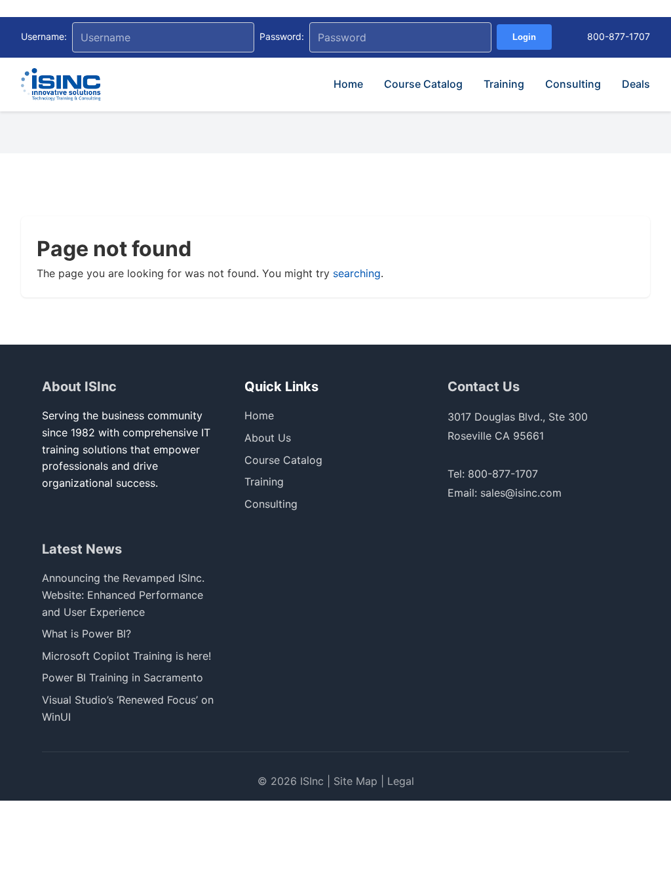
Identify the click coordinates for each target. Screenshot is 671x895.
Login (524, 37)
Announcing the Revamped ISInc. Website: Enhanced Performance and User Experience (123, 594)
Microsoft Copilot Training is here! (126, 655)
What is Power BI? (86, 633)
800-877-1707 (618, 36)
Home (348, 83)
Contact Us (484, 386)
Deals (636, 83)
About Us (267, 437)
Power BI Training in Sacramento (122, 677)
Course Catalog (423, 83)
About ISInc (79, 386)
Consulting (573, 83)
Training (504, 83)
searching (357, 273)
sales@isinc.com (521, 492)
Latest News (82, 549)
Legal (400, 781)
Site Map (355, 781)
